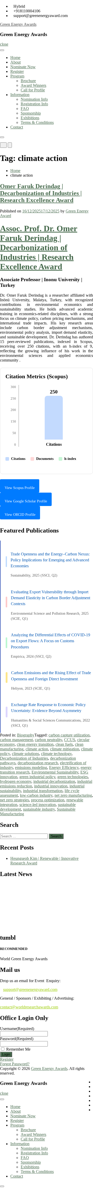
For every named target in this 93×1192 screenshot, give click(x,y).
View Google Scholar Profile (26, 501)
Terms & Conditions (37, 122)
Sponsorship (31, 113)
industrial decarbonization (54, 781)
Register (17, 71)
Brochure (28, 81)
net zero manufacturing (73, 795)
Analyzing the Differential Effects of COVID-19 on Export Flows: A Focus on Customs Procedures (50, 641)
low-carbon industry (36, 795)
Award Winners (33, 85)
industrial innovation (50, 786)
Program (17, 76)
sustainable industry (39, 809)
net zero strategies (14, 800)
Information (19, 94)
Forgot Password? (14, 1064)
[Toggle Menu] (2, 50)
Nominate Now (23, 67)
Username (17, 1028)
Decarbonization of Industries (24, 758)
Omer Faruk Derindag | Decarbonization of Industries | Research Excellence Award (41, 193)
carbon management (16, 740)
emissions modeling (31, 767)
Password (16, 1038)
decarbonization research (38, 763)
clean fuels (64, 744)
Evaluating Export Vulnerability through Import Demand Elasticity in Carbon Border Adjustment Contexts (50, 598)
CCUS (69, 740)
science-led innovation (37, 804)
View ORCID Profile (20, 515)
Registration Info (34, 104)
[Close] (2, 137)
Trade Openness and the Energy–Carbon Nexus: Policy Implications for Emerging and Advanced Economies (50, 560)
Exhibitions (30, 118)
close (4, 44)
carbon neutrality (48, 740)
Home (15, 57)
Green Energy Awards (18, 24)
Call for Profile (33, 90)
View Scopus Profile (20, 488)
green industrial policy (37, 777)
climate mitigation (64, 749)
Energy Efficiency (64, 767)
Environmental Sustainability (55, 772)
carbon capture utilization (69, 735)
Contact (16, 127)
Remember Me (18, 1049)
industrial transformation (43, 790)
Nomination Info (34, 99)
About (15, 62)
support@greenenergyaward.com (30, 989)
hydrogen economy (15, 781)
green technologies (72, 777)
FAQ (25, 108)
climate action (37, 749)
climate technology (56, 753)
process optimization (47, 800)
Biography (25, 735)
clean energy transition (35, 744)
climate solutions (25, 753)
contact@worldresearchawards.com (29, 1007)
